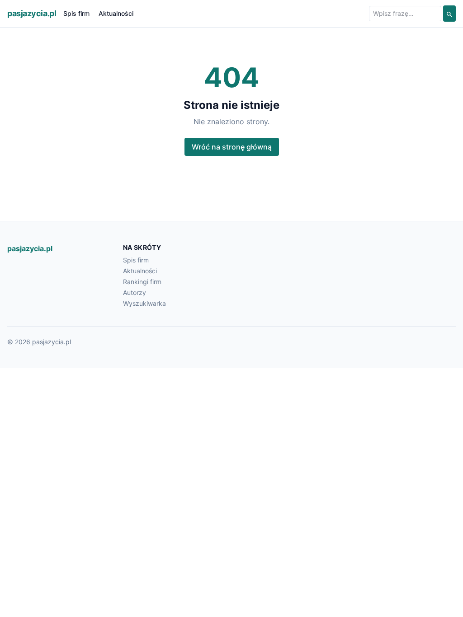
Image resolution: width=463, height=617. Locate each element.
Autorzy (134, 292)
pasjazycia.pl (31, 13)
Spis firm (76, 13)
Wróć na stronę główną (232, 146)
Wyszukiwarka (144, 303)
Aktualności (116, 13)
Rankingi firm (142, 281)
